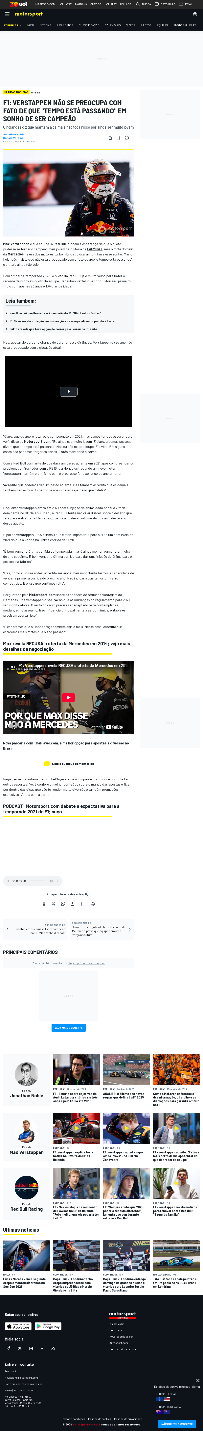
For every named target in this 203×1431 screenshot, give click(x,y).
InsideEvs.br (116, 1323)
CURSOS (95, 4)
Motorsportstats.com (122, 1349)
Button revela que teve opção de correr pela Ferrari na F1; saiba (54, 329)
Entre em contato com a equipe (23, 1384)
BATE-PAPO (168, 4)
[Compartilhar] (110, 138)
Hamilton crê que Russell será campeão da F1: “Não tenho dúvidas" (55, 313)
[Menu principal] (7, 14)
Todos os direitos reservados (120, 1424)
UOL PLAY (110, 4)
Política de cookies (99, 1419)
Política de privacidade (128, 1419)
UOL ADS (125, 4)
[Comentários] (128, 138)
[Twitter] (53, 904)
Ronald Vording (13, 138)
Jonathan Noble (13, 134)
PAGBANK (81, 4)
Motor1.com (116, 1330)
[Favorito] (118, 138)
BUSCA (146, 4)
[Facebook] (44, 904)
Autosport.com (118, 1342)
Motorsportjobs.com (121, 1336)
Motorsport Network (86, 1424)
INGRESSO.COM (45, 4)
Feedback (10, 1371)
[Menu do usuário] (195, 14)
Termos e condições (73, 1419)
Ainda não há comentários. (69, 963)
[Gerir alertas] (93, 904)
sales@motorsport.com (19, 1390)
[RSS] (53, 1348)
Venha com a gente (35, 794)
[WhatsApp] (63, 904)
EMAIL (189, 4)
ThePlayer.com (60, 779)
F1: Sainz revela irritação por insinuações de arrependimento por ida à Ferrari (63, 321)
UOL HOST (65, 4)
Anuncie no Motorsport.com (21, 1377)
